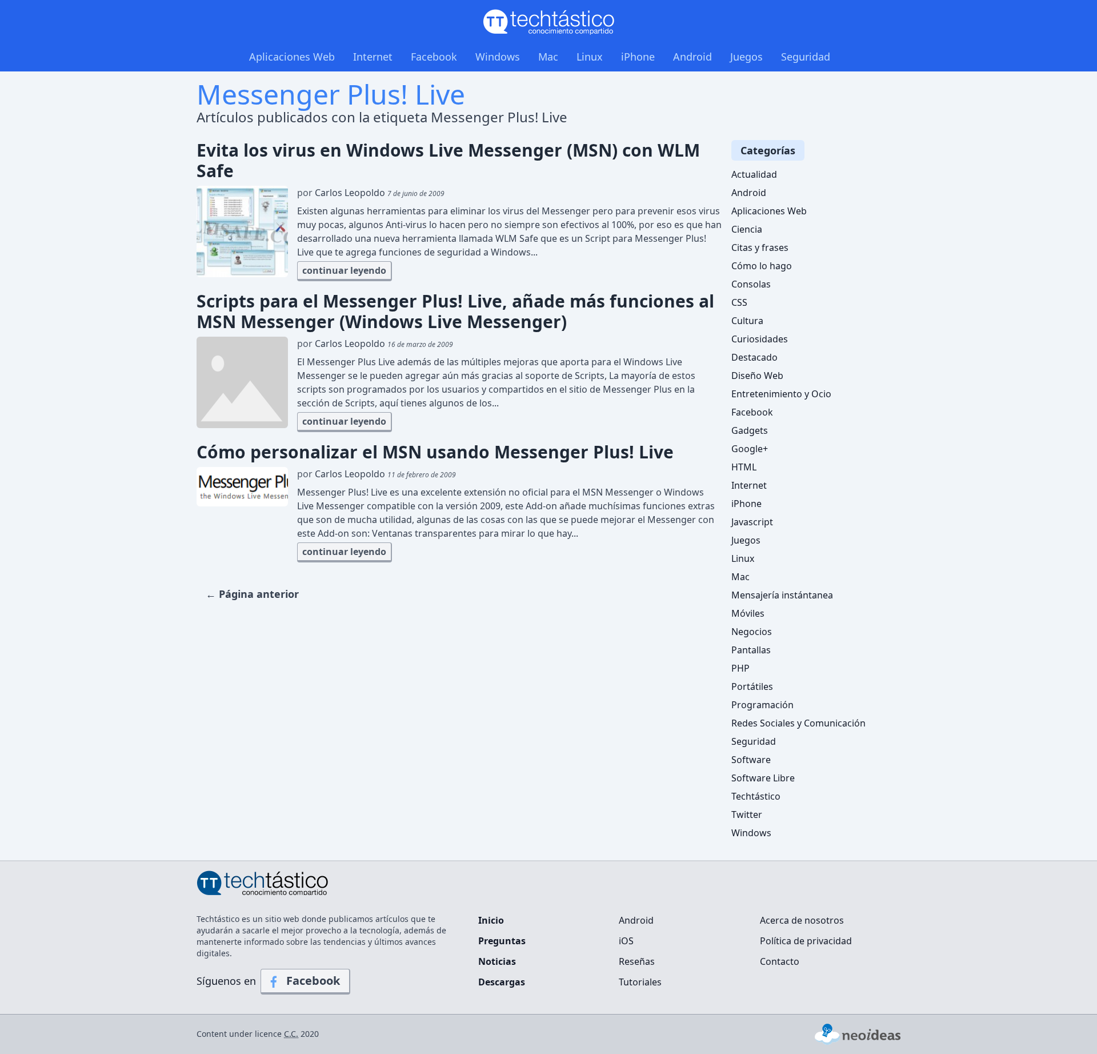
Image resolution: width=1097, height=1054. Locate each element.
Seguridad (805, 56)
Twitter (746, 814)
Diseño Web (757, 375)
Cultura (747, 320)
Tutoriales (640, 982)
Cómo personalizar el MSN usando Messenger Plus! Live (435, 452)
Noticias (497, 961)
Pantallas (751, 650)
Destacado (754, 357)
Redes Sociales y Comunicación (798, 723)
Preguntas (502, 941)
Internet (373, 56)
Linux (589, 56)
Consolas (751, 284)
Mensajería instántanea (782, 595)
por (371, 192)
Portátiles (752, 686)
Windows (497, 56)
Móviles (747, 613)
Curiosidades (759, 339)
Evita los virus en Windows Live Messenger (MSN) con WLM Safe (448, 160)
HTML (743, 467)
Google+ (749, 448)
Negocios (751, 631)
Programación (762, 704)
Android (692, 56)
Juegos (746, 56)
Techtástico (755, 796)
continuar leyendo (344, 270)
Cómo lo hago (761, 265)
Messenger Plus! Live (331, 94)
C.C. (291, 1033)
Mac (548, 56)
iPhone (638, 56)
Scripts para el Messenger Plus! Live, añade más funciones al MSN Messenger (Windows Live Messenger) (455, 311)
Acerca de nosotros (802, 920)
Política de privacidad (806, 941)
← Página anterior (252, 594)
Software (751, 759)
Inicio (491, 920)
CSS (739, 302)
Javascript (752, 522)
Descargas (501, 982)
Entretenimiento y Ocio (781, 394)
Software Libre (763, 778)
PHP (740, 668)
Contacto (779, 961)
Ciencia (746, 229)
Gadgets (749, 430)
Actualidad (754, 174)
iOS (626, 941)
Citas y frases (759, 247)
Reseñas (637, 961)
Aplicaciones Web (292, 56)
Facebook (434, 56)
